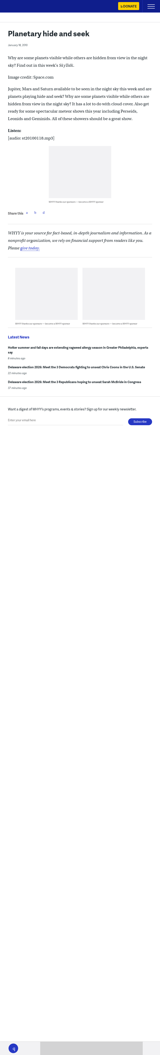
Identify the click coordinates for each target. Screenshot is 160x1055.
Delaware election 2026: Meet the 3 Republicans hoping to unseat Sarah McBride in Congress (74, 382)
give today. (30, 248)
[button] (13, 1048)
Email (43, 212)
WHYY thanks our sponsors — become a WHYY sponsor (76, 201)
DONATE (130, 6)
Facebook (27, 212)
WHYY (15, 6)
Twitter (35, 212)
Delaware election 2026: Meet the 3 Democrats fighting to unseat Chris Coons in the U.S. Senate (76, 367)
